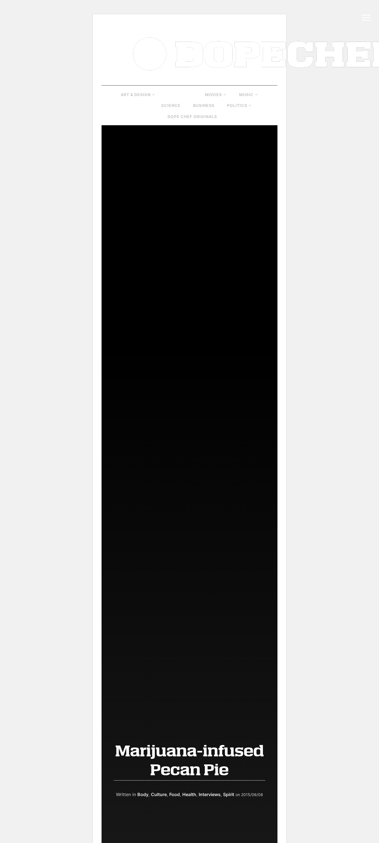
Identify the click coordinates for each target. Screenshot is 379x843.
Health (135, 105)
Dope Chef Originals (192, 116)
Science (171, 105)
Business (203, 105)
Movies (213, 94)
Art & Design (136, 94)
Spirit (228, 794)
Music (246, 94)
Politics (237, 105)
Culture (178, 94)
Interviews (210, 794)
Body (142, 794)
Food (174, 794)
